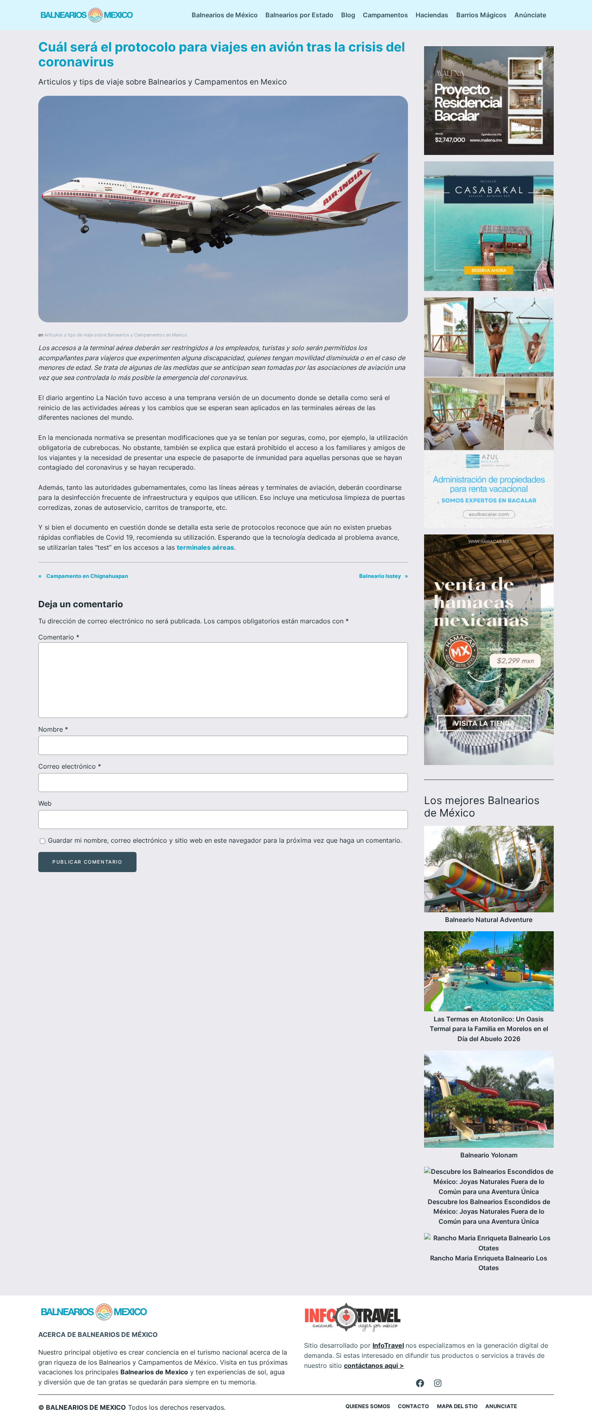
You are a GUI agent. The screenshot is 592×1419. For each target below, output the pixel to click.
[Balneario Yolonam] (489, 1100)
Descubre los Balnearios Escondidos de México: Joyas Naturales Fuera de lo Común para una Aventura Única (489, 1212)
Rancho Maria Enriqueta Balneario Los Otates (488, 1263)
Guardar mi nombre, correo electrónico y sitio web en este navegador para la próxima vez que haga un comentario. (225, 840)
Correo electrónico (69, 766)
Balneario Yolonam (488, 1155)
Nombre (53, 729)
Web (45, 803)
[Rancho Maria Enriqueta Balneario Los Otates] (489, 1243)
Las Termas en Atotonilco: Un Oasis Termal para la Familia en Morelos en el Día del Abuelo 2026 (489, 1029)
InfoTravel (388, 1345)
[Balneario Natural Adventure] (489, 870)
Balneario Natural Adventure (488, 920)
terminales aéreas (205, 547)
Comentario (58, 637)
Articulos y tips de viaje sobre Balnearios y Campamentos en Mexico (162, 82)
